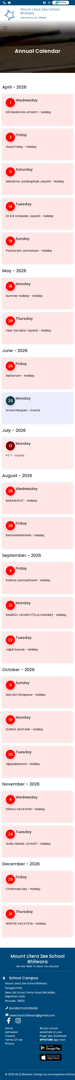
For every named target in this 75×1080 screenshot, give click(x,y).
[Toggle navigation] (5, 28)
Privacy (9, 1043)
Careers (10, 1036)
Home (9, 1028)
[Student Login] (60, 3)
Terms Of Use (14, 1040)
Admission (11, 1032)
